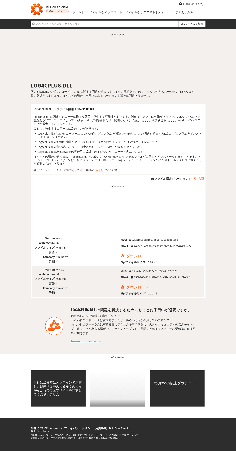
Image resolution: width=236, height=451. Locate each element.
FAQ (97, 170)
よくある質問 (184, 12)
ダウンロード (137, 256)
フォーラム (165, 12)
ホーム (76, 12)
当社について (39, 428)
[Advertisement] (118, 59)
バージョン (181, 178)
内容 (193, 178)
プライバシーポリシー (78, 428)
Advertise (56, 428)
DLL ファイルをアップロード (103, 12)
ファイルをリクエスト (140, 12)
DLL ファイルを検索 (192, 23)
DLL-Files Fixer (40, 431)
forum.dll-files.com (84, 341)
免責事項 (101, 428)
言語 (201, 178)
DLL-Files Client (118, 428)
